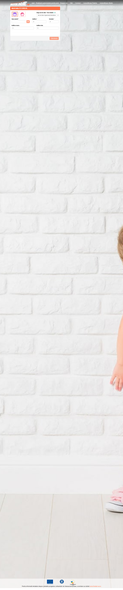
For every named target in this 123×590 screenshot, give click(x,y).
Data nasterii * (15, 19)
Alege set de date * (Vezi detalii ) (46, 12)
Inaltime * (34, 19)
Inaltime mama (15, 25)
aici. (54, 12)
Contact (78, 3)
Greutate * (51, 19)
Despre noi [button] (63, 3)
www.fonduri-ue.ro (95, 586)
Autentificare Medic (106, 3)
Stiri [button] (71, 3)
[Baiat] (15, 14)
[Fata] (22, 14)
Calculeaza (54, 38)
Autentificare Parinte (90, 3)
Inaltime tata (40, 25)
